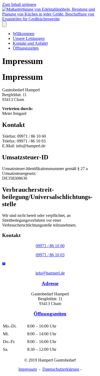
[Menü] (4, 24)
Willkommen (23, 33)
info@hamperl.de (50, 273)
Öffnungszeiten (26, 48)
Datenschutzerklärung (60, 369)
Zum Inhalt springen (19, 4)
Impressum (27, 369)
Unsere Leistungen (29, 38)
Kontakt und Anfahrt (30, 43)
